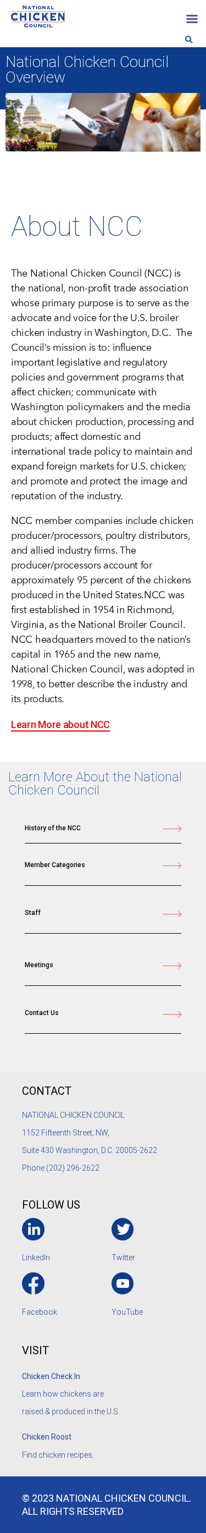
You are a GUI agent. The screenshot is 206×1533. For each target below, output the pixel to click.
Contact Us (42, 1013)
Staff (33, 913)
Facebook (39, 1312)
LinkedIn (36, 1257)
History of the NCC (53, 828)
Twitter (123, 1257)
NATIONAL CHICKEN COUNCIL (74, 1115)
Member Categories (55, 865)
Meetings (39, 965)
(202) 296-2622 (72, 1167)
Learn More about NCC (60, 724)
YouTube (127, 1312)
